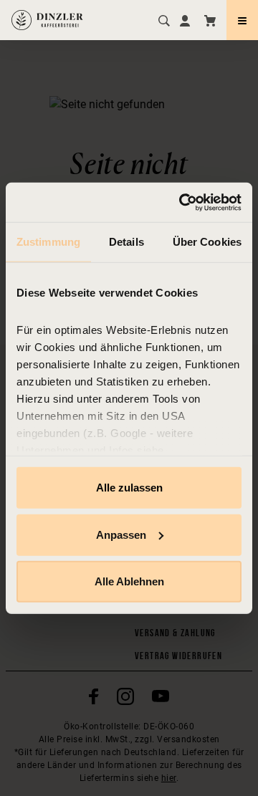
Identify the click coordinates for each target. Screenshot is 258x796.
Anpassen (121, 534)
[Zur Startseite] (47, 20)
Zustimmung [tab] (48, 242)
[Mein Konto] (185, 20)
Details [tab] (126, 242)
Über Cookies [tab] (207, 242)
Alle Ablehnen (129, 581)
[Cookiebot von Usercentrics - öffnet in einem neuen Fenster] (182, 202)
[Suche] (162, 20)
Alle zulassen (129, 487)
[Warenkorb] (210, 20)
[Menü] (242, 20)
